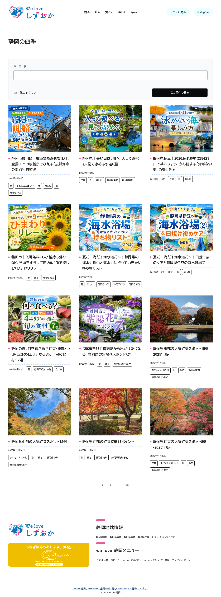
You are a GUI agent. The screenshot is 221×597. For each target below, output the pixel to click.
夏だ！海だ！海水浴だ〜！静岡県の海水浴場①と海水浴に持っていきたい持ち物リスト (112, 262)
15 (127, 485)
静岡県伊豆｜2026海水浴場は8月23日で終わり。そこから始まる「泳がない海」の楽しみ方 (182, 164)
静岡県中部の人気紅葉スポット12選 (39, 441)
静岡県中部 (15, 192)
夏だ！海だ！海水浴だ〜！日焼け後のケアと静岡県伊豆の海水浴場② (181, 259)
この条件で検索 (179, 93)
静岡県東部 (127, 180)
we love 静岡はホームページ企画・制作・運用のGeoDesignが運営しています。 (110, 588)
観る (36, 277)
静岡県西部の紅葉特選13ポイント (108, 441)
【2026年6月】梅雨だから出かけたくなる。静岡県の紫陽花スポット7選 (111, 351)
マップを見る (178, 12)
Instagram (203, 12)
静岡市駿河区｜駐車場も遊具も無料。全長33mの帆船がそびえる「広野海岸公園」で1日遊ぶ (40, 164)
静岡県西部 (48, 277)
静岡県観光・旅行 (42, 369)
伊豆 (83, 180)
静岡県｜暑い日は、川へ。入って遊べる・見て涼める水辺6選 (110, 161)
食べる (58, 369)
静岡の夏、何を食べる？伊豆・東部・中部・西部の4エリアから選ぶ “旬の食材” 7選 (40, 354)
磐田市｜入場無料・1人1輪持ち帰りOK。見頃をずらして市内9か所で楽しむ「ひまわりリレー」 (40, 262)
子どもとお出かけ (25, 185)
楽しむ (48, 185)
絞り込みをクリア (26, 92)
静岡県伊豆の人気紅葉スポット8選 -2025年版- (180, 444)
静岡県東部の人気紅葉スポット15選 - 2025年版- (182, 351)
